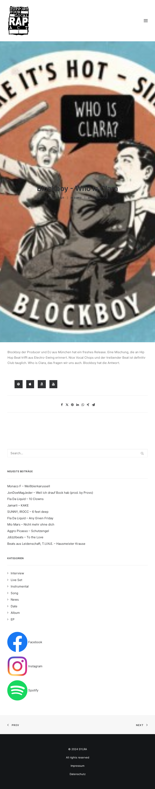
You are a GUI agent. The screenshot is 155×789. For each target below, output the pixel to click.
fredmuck (99, 197)
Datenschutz (78, 774)
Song (78, 197)
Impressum (77, 765)
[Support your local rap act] (77, 20)
